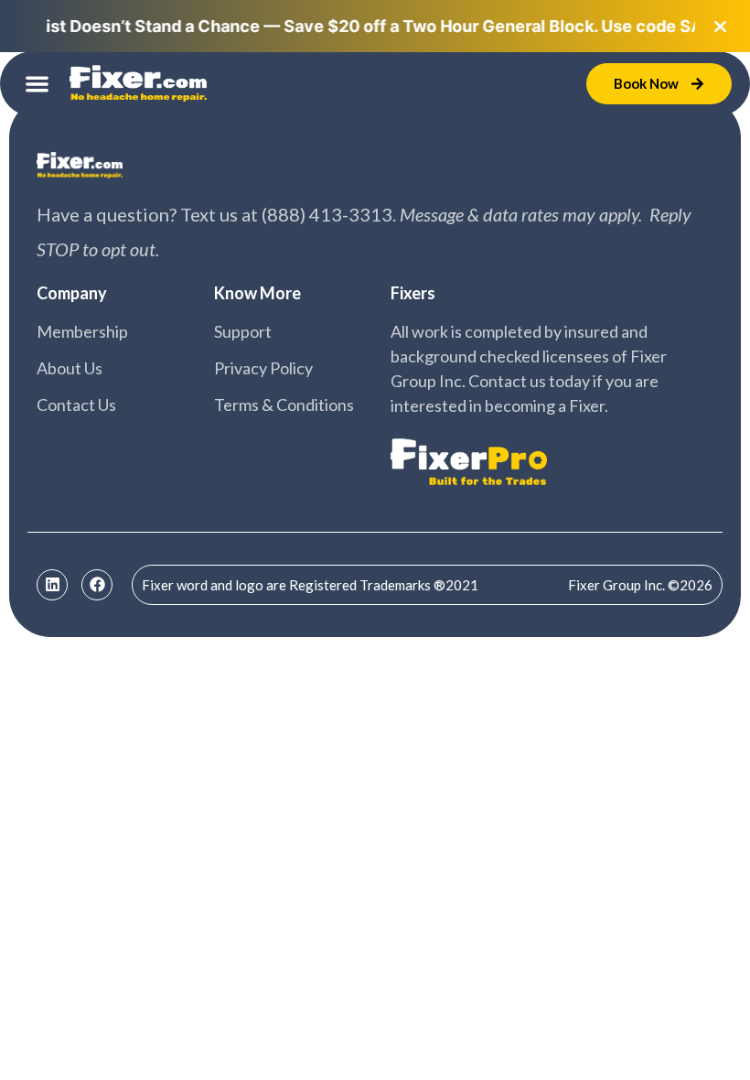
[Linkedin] (52, 584)
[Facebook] (96, 584)
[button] (37, 84)
